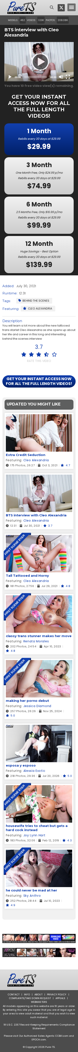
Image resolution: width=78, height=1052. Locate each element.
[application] (39, 61)
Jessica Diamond (37, 706)
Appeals (60, 998)
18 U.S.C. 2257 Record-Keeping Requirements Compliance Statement (39, 1026)
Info (27, 994)
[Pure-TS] (21, 7)
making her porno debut (27, 701)
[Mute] (61, 77)
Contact (14, 994)
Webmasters (39, 1002)
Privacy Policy (57, 994)
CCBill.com (61, 1036)
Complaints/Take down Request (30, 998)
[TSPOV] (39, 952)
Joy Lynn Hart (34, 835)
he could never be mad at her (31, 890)
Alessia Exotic (34, 771)
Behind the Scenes (36, 301)
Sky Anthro (32, 895)
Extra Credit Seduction (25, 455)
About (38, 994)
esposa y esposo (21, 765)
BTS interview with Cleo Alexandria (36, 515)
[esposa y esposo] (39, 727)
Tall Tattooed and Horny (27, 575)
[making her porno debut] (39, 662)
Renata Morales (36, 641)
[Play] (39, 61)
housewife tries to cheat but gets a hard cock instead (37, 828)
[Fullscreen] (68, 77)
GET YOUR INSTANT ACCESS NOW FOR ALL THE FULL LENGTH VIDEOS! (39, 381)
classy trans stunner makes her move (39, 636)
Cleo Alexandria (40, 308)
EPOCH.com (39, 1039)
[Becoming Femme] (39, 938)
